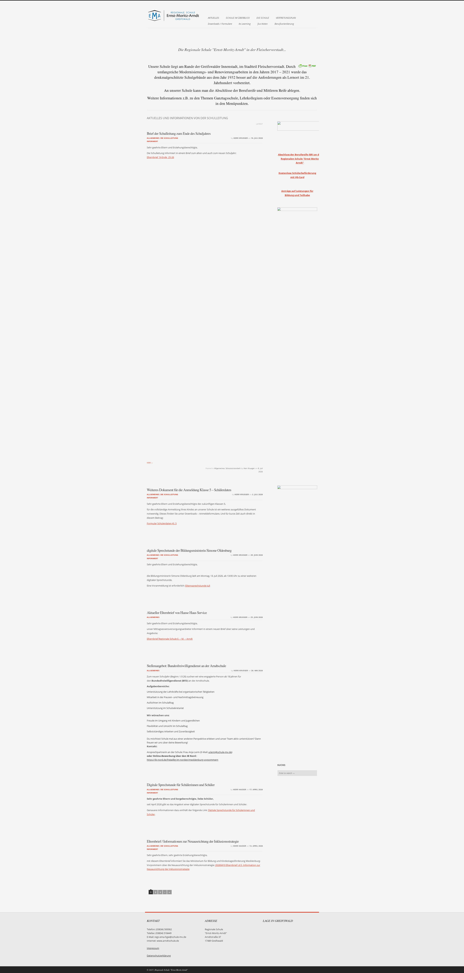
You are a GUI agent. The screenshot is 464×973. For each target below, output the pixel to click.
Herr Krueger (240, 138)
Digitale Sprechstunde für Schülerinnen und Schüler (181, 784)
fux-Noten (263, 23)
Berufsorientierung (284, 23)
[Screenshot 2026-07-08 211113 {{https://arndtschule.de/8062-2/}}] (205, 317)
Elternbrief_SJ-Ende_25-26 (160, 157)
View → (150, 463)
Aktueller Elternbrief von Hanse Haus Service (177, 612)
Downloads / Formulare (220, 23)
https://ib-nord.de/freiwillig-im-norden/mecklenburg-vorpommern (182, 759)
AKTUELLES (213, 17)
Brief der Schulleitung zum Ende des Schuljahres (179, 133)
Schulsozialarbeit (233, 468)
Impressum (153, 948)
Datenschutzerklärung (159, 955)
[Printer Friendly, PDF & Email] (307, 65)
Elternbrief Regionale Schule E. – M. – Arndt (170, 638)
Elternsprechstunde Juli (197, 585)
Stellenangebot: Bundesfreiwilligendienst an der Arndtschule (186, 665)
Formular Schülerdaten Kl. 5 (162, 523)
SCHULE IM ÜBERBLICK (238, 17)
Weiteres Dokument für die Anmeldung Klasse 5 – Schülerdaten (189, 489)
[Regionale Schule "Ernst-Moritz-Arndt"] (174, 20)
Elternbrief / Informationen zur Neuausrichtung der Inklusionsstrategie (193, 841)
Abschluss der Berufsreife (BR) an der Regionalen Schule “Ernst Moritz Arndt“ (300, 158)
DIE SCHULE (262, 17)
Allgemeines (153, 138)
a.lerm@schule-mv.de (220, 752)
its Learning (245, 23)
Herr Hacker (239, 789)
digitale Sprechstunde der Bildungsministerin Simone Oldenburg (189, 550)
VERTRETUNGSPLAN (286, 17)
